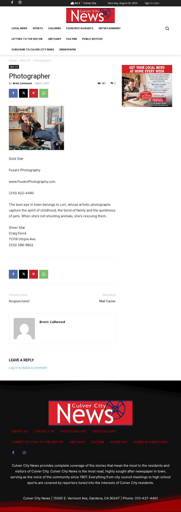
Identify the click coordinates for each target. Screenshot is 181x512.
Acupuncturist (19, 301)
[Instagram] (24, 452)
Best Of (25, 60)
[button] (167, 28)
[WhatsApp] (43, 93)
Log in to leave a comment (28, 367)
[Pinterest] (33, 93)
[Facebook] (13, 93)
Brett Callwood (22, 83)
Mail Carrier (107, 301)
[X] (23, 93)
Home (13, 60)
